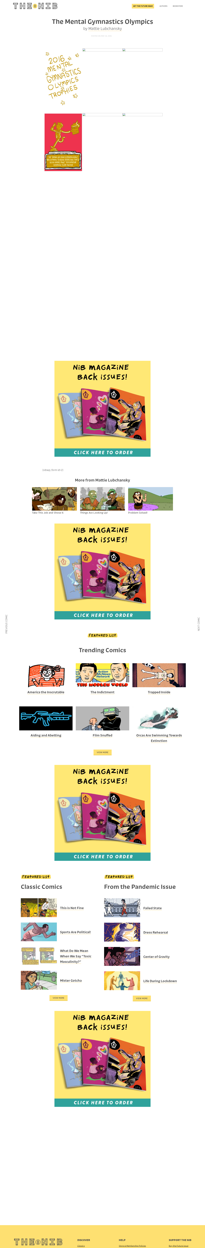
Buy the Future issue (178, 1246)
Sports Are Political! (75, 932)
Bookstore (178, 6)
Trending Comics (102, 650)
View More (102, 752)
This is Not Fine (72, 908)
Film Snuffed (102, 735)
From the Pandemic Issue (140, 886)
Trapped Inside (159, 692)
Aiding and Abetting (46, 735)
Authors (163, 6)
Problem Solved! (138, 512)
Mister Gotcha (71, 980)
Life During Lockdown (160, 981)
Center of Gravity (156, 957)
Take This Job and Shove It (48, 512)
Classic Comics (41, 886)
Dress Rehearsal (155, 932)
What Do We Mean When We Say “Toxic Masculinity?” (75, 956)
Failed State (152, 908)
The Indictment (102, 692)
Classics (81, 1246)
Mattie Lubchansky (105, 28)
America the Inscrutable (45, 692)
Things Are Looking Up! (94, 512)
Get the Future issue (143, 6)
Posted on (101, 36)
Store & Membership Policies (132, 1246)
